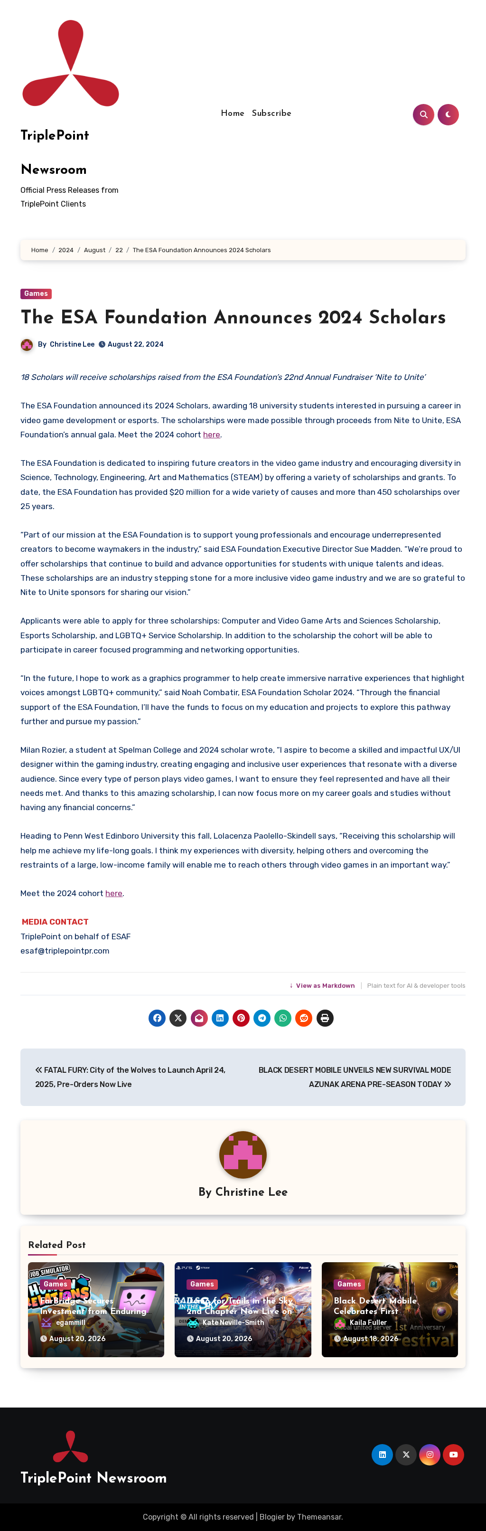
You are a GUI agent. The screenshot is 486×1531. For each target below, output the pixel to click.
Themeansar (319, 1517)
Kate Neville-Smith (233, 1323)
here (211, 434)
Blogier (272, 1517)
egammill (70, 1323)
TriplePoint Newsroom (93, 1479)
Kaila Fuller (368, 1323)
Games (36, 294)
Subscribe (272, 114)
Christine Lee (72, 344)
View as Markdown (323, 985)
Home (233, 114)
